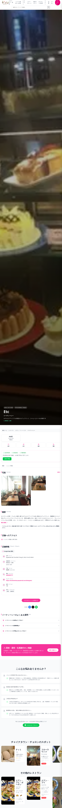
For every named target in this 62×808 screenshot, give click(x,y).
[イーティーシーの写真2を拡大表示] (38, 483)
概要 (3, 465)
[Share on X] (33, 607)
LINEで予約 (7, 459)
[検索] (48, 7)
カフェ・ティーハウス (20, 430)
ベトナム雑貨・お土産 (18, 2)
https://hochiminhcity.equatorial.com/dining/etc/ (19, 580)
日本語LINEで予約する (32, 725)
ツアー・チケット (29, 2)
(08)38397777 (9, 575)
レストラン (24, 2)
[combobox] (31, 7)
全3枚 (58, 472)
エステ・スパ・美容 (11, 2)
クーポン (52, 2)
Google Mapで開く (9, 551)
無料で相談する (53, 650)
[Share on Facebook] (29, 607)
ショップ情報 (9, 465)
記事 (48, 2)
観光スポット (35, 2)
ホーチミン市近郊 (41, 2)
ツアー (45, 2)
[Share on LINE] (36, 607)
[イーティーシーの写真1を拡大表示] (16, 491)
